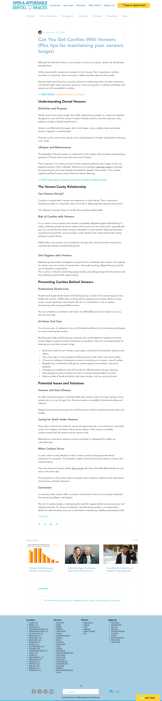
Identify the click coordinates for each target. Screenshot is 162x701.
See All (135, 540)
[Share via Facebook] (39, 524)
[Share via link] (57, 524)
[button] (55, 5)
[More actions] (124, 32)
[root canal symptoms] (82, 554)
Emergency (67, 16)
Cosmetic (83, 16)
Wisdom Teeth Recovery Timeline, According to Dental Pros (41, 569)
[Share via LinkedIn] (51, 524)
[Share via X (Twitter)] (45, 524)
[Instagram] (39, 691)
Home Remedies (48, 16)
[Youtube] (51, 691)
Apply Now (114, 633)
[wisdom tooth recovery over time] (43, 554)
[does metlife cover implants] (120, 554)
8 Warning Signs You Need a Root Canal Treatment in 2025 (82, 569)
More (124, 16)
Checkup (97, 16)
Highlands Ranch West (36, 650)
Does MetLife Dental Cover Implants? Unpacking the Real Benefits (119, 569)
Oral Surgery (43, 516)
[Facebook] (34, 691)
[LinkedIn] (45, 691)
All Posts (30, 16)
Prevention (112, 16)
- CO (36, 625)
